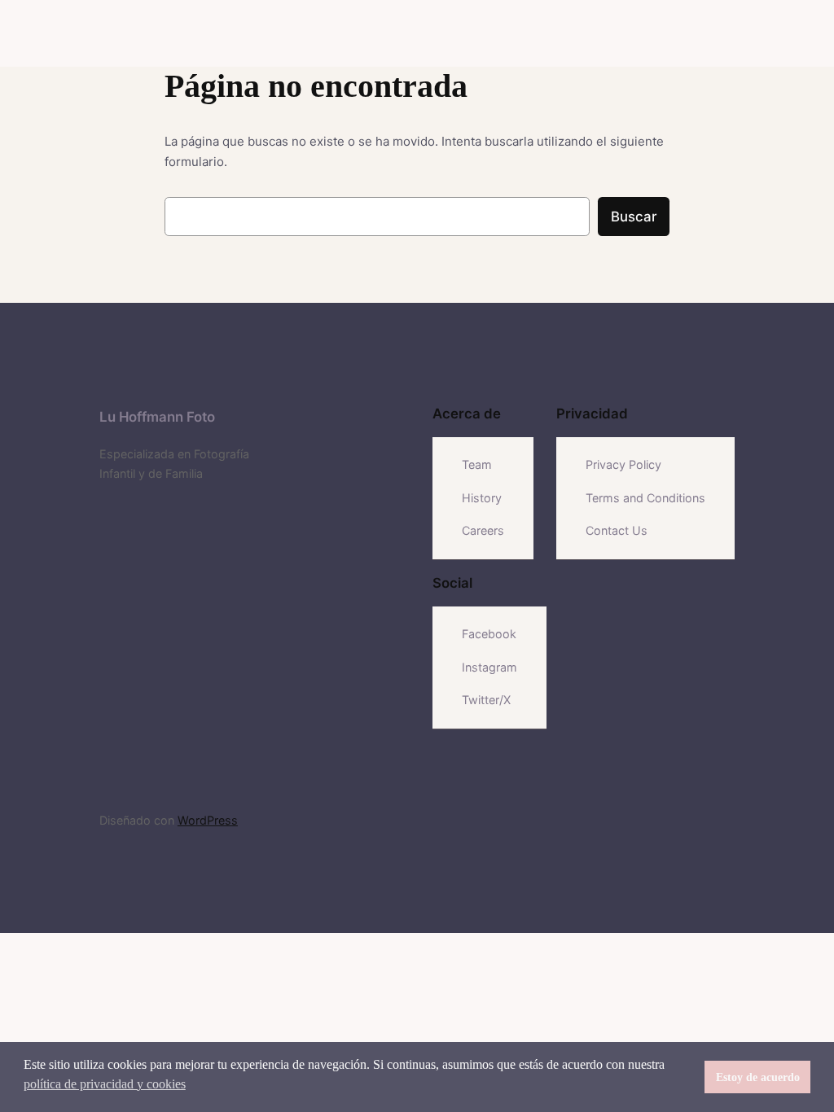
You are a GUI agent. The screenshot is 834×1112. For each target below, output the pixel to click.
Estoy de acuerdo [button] (758, 1077)
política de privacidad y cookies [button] (105, 1084)
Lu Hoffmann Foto (157, 417)
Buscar (633, 216)
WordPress (208, 820)
